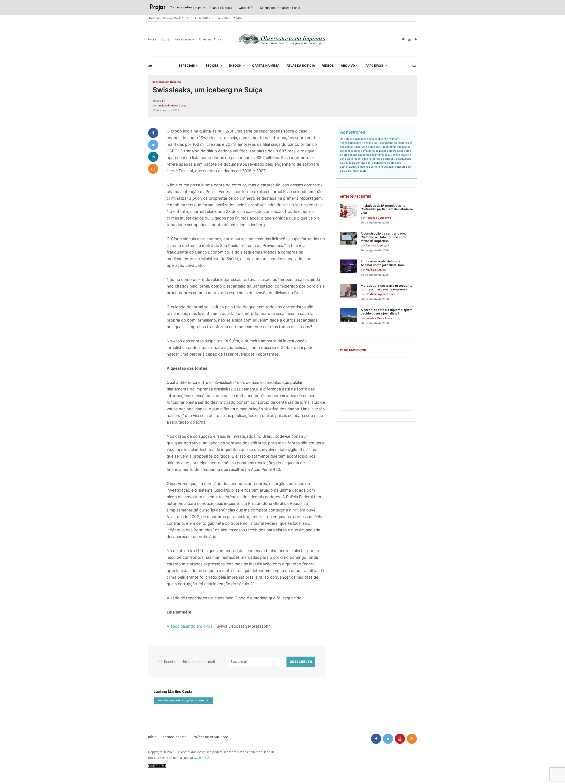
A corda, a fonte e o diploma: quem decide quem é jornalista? (386, 311)
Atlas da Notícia (220, 7)
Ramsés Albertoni (377, 245)
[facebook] (397, 39)
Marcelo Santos (376, 269)
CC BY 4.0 (201, 757)
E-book (235, 65)
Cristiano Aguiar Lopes (380, 294)
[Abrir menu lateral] (150, 65)
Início (152, 39)
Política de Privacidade (210, 737)
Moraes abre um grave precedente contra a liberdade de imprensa (386, 287)
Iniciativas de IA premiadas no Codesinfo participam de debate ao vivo (387, 209)
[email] (153, 169)
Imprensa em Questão (167, 81)
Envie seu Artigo (210, 39)
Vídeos (328, 65)
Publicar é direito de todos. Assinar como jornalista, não (382, 263)
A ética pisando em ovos (189, 626)
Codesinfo (246, 7)
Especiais (187, 65)
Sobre (165, 39)
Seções (211, 65)
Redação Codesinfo (378, 217)
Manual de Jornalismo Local (280, 7)
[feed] (415, 39)
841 (164, 100)
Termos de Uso (174, 737)
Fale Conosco (184, 39)
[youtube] (409, 39)
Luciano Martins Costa (172, 105)
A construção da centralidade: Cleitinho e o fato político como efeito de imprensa (384, 237)
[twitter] (403, 39)
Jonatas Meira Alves (379, 318)
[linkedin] (153, 157)
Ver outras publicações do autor (183, 700)
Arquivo (348, 65)
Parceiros (374, 65)
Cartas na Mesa (265, 65)
